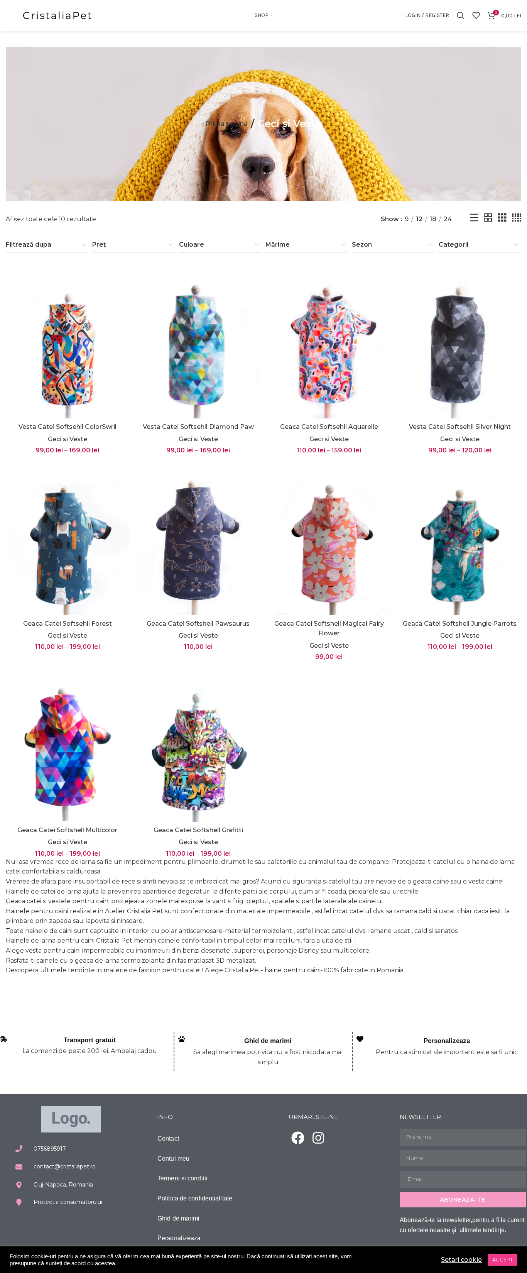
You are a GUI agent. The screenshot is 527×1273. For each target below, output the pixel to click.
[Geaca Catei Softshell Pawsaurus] (198, 538)
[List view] (474, 219)
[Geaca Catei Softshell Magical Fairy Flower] (328, 538)
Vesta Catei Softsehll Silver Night (460, 426)
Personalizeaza (447, 1040)
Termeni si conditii (182, 1178)
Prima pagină (227, 123)
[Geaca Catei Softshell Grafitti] (198, 745)
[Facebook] (298, 1138)
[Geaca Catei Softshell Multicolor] (67, 745)
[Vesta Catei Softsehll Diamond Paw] (198, 342)
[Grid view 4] (516, 219)
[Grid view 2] (488, 219)
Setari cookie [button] (461, 1259)
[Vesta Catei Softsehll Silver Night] (459, 342)
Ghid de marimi (268, 1040)
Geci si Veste (67, 439)
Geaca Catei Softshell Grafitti (198, 830)
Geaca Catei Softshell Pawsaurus (198, 623)
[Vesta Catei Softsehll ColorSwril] (67, 342)
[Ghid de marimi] (181, 1039)
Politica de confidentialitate (194, 1198)
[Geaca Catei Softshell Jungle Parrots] (459, 538)
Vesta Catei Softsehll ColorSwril (68, 426)
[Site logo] (58, 15)
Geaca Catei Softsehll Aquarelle (329, 426)
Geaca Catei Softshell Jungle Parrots (460, 623)
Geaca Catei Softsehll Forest (67, 623)
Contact (168, 1138)
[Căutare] (460, 15)
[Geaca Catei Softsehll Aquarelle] (328, 342)
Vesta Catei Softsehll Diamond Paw (198, 426)
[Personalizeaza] (359, 1039)
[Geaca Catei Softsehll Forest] (67, 538)
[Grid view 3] (502, 219)
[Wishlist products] (476, 15)
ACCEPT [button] (502, 1259)
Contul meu (173, 1158)
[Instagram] (318, 1138)
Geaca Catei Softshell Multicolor (67, 830)
